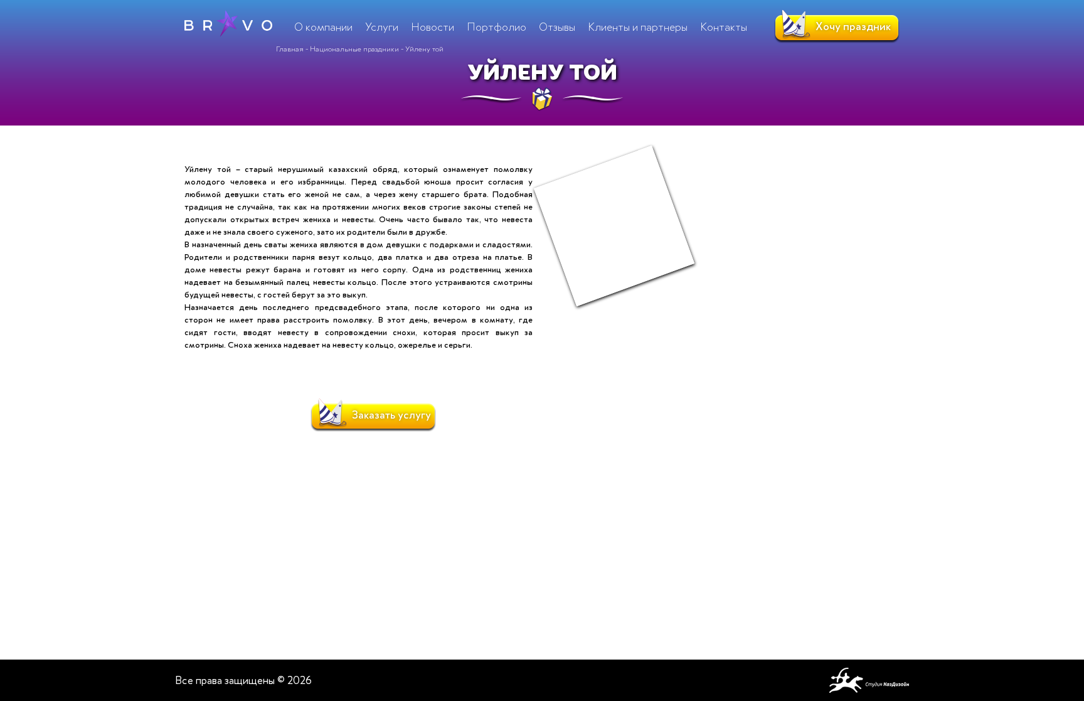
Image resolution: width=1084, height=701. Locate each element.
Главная (290, 49)
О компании (323, 27)
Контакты (723, 27)
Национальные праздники (354, 49)
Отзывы (557, 27)
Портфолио (496, 27)
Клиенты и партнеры (638, 27)
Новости (432, 27)
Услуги (381, 27)
